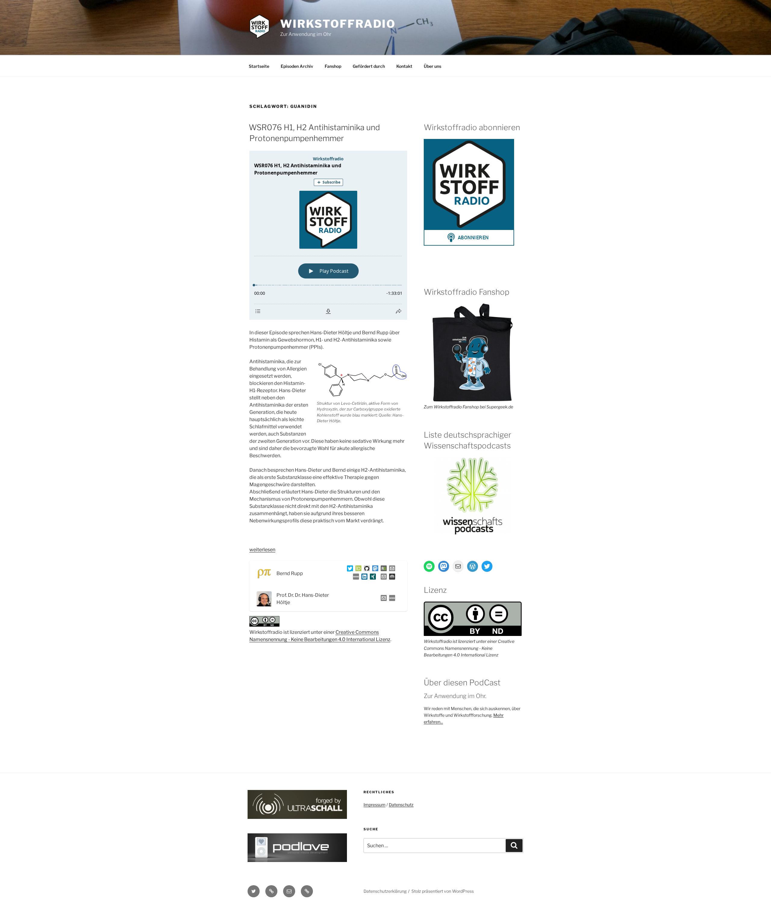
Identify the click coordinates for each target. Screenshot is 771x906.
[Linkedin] (363, 578)
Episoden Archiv (297, 66)
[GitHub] (365, 569)
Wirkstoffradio (338, 23)
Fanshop (333, 66)
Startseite (259, 66)
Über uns (432, 66)
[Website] (391, 599)
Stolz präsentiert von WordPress (442, 891)
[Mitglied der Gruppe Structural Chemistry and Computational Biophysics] (355, 578)
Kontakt (404, 66)
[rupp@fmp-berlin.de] (391, 569)
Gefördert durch (369, 66)
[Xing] (371, 578)
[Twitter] (349, 569)
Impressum (375, 804)
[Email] (382, 599)
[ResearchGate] (382, 569)
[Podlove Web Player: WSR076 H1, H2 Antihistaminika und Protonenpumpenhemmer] (328, 235)
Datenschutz (401, 804)
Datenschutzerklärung (385, 891)
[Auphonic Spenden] (391, 578)
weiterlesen (262, 549)
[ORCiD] (357, 569)
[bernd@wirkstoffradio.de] (382, 578)
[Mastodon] (374, 569)
